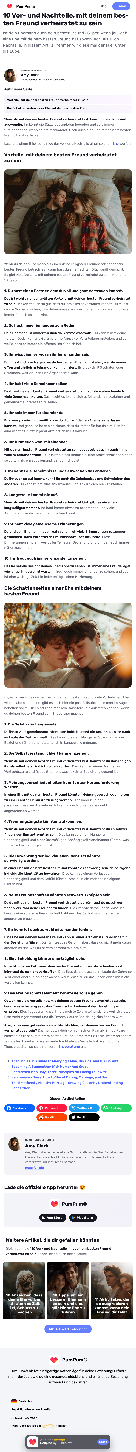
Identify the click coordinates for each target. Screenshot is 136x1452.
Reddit (49, 1117)
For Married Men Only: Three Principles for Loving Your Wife (59, 1072)
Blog (103, 6)
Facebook (19, 1108)
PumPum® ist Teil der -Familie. (38, 1425)
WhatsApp (116, 1108)
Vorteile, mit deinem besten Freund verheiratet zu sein (47, 100)
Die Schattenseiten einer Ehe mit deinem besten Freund (48, 108)
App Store (55, 1218)
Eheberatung (69, 1047)
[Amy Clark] (11, 75)
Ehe (115, 144)
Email (81, 1117)
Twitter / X (84, 1108)
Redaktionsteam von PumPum (32, 1409)
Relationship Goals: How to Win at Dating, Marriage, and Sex (59, 1077)
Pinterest (51, 1108)
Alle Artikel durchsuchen (68, 1329)
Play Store (85, 1218)
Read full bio (34, 1167)
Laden (121, 6)
